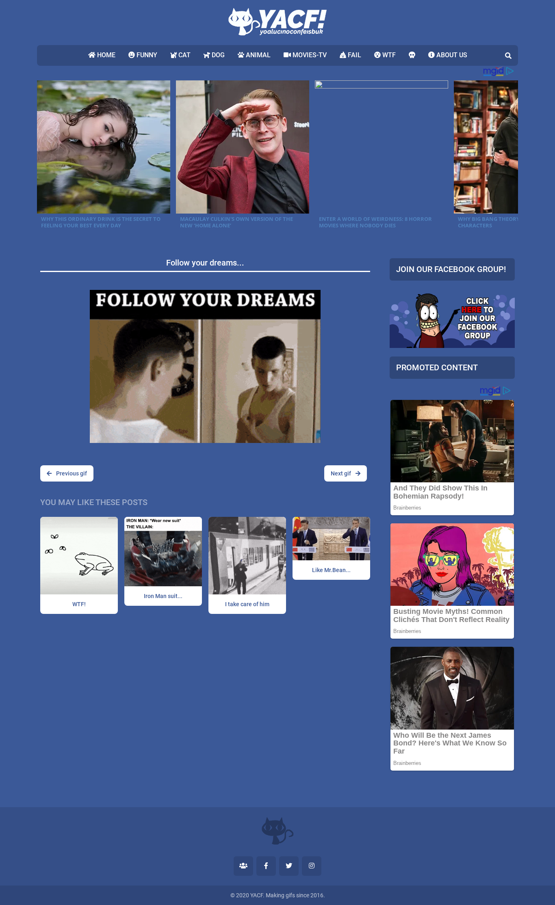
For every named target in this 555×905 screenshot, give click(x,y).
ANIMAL (257, 55)
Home (105, 55)
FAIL (353, 55)
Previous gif (71, 473)
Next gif (341, 473)
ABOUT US (451, 55)
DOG (217, 55)
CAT (184, 55)
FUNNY (146, 55)
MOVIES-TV (309, 55)
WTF (388, 55)
